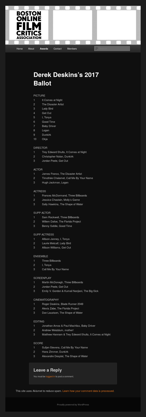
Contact (58, 48)
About (31, 48)
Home (20, 48)
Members (72, 48)
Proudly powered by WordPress (73, 404)
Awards (44, 48)
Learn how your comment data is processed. (88, 391)
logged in (50, 376)
